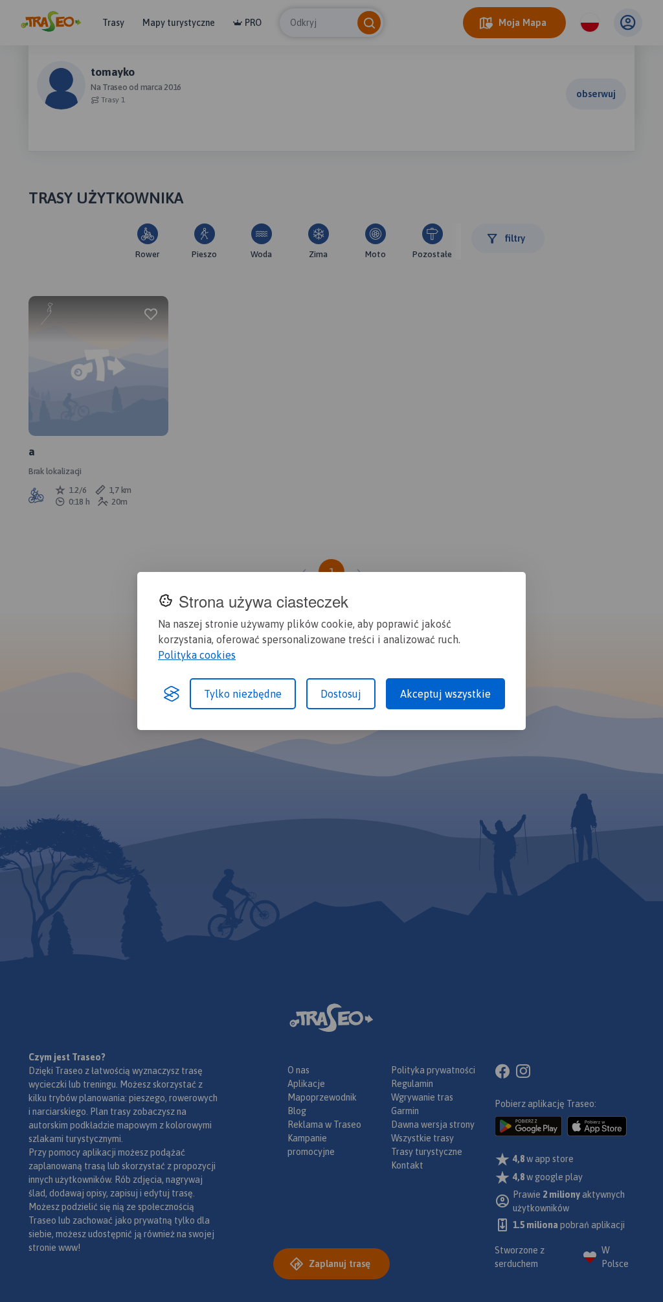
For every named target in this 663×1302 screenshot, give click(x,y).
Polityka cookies (197, 655)
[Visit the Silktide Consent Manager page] (171, 694)
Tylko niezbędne (243, 694)
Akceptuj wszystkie (445, 694)
